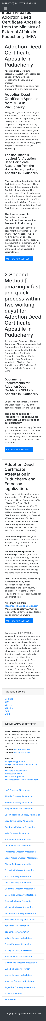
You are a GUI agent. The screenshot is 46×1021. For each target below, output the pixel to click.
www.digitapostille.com (16, 770)
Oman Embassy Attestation (18, 845)
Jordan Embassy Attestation (18, 839)
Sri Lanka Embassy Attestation (19, 870)
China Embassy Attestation (18, 882)
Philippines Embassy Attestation (20, 851)
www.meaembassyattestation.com (21, 779)
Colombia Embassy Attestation (20, 888)
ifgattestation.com (13, 773)
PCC (7, 711)
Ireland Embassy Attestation (18, 938)
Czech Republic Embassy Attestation (22, 814)
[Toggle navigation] (5, 8)
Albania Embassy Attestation (18, 796)
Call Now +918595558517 (19, 259)
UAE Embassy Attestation (17, 790)
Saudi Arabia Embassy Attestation (21, 858)
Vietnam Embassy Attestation (19, 907)
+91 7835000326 (21, 752)
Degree (8, 705)
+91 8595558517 (21, 749)
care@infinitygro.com (15, 761)
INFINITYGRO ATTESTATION (19, 3)
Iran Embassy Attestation (17, 925)
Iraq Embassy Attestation (17, 932)
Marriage (9, 699)
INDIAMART (10, 999)
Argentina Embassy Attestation (20, 987)
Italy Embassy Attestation (17, 833)
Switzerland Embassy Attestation (21, 962)
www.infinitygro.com (15, 776)
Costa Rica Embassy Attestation (20, 895)
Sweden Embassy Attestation (19, 956)
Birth (7, 702)
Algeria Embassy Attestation (18, 864)
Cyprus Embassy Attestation (18, 901)
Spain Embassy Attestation (18, 876)
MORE (7, 714)
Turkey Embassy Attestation (18, 950)
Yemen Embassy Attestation (18, 975)
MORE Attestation (13, 993)
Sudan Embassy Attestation (18, 944)
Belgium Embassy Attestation (19, 808)
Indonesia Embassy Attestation (19, 919)
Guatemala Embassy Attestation (20, 913)
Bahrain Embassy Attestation (18, 802)
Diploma (9, 708)
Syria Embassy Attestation (17, 969)
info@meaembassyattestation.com (21, 606)
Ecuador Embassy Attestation (19, 821)
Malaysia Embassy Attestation (19, 981)
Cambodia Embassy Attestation (20, 827)
